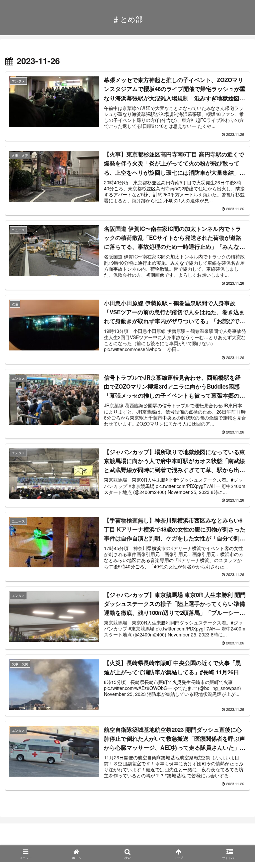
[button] (234, 831)
